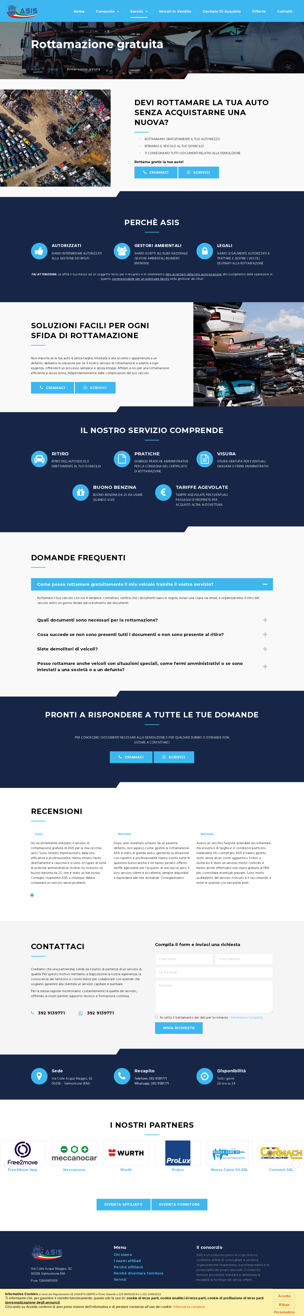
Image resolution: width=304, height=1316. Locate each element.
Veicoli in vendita (175, 11)
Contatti (284, 11)
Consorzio (105, 11)
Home (79, 11)
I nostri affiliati (127, 1261)
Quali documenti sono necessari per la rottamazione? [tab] (97, 620)
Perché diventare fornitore (138, 1273)
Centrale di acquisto (222, 11)
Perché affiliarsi (128, 1267)
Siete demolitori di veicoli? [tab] (67, 649)
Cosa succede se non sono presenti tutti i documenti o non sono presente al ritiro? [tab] (130, 634)
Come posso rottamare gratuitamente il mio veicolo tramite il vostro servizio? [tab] (125, 584)
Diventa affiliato (123, 1204)
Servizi (136, 11)
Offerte (259, 11)
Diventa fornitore (179, 1204)
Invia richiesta (179, 1028)
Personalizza (284, 1312)
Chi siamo (123, 1255)
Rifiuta (284, 1304)
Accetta (284, 1296)
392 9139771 (158, 1078)
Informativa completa (246, 1017)
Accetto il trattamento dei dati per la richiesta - (211, 1017)
